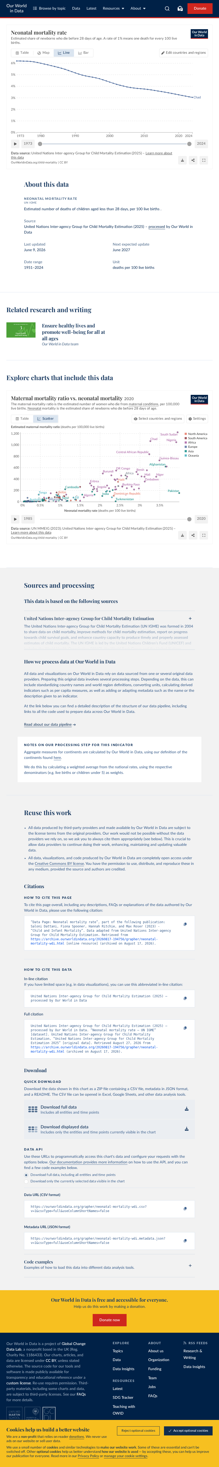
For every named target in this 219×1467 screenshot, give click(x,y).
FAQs (81, 1394)
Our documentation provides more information (88, 1162)
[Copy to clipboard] (179, 924)
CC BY (64, 162)
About (136, 8)
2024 (201, 144)
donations (76, 1437)
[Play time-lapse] (15, 144)
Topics (118, 1351)
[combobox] (167, 8)
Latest (91, 8)
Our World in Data (16, 8)
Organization (158, 1360)
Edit (186, 53)
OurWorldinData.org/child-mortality (34, 162)
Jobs (152, 1387)
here (57, 758)
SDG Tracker (123, 1398)
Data (76, 8)
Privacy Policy (88, 1456)
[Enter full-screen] (204, 160)
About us (155, 1351)
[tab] (22, 53)
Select (160, 419)
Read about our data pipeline (48, 725)
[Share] (193, 160)
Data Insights (123, 1369)
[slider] (40, 144)
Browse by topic (52, 8)
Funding (154, 1369)
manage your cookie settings (125, 1456)
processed (156, 227)
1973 (28, 144)
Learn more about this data (31, 532)
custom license (18, 1383)
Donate (200, 8)
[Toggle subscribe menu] (180, 8)
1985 (28, 519)
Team (152, 1378)
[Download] (182, 160)
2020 (201, 519)
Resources (111, 8)
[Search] (167, 8)
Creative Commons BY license (59, 864)
